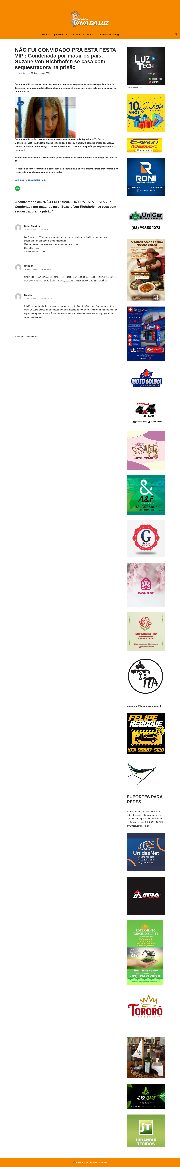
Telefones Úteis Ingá (108, 34)
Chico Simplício (32, 226)
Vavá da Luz (23, 73)
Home (45, 34)
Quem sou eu (60, 34)
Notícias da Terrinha (82, 34)
